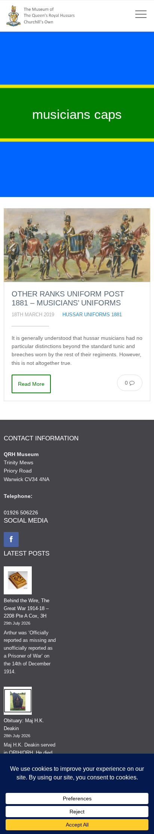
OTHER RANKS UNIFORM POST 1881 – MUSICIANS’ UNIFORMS (68, 298)
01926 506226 (21, 513)
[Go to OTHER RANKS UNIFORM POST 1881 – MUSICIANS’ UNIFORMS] (77, 245)
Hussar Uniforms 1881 (92, 314)
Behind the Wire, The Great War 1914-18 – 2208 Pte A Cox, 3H (26, 608)
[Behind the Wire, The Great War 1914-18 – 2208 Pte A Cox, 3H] (18, 581)
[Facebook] (11, 539)
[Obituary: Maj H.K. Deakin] (18, 702)
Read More (31, 384)
